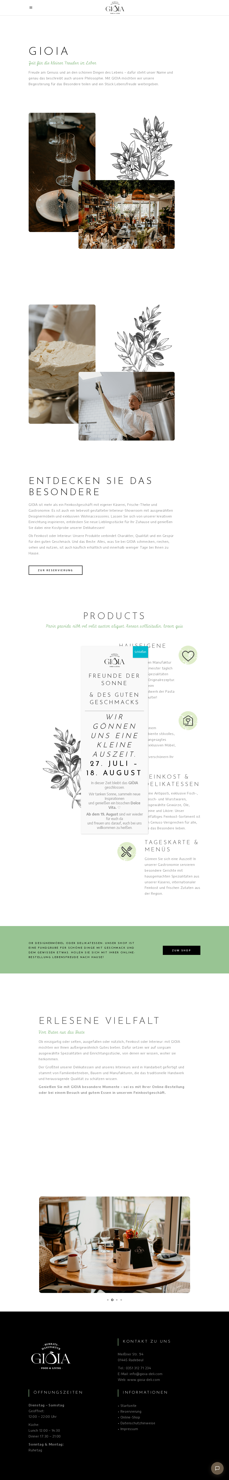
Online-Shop (130, 1417)
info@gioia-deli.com (146, 1374)
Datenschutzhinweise (138, 1423)
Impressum (129, 1429)
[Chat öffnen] (217, 1468)
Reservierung (131, 1411)
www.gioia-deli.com (143, 1380)
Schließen (140, 652)
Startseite (129, 1405)
